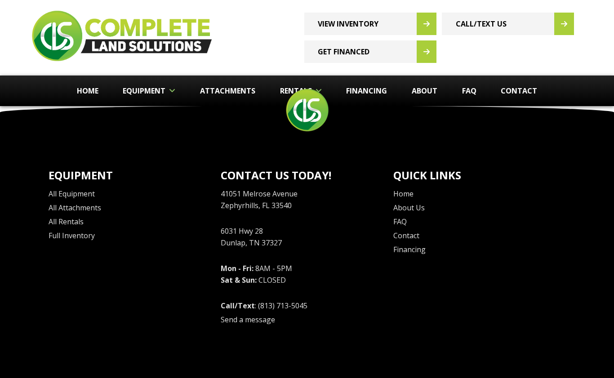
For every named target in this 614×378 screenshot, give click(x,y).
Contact (519, 91)
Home (87, 91)
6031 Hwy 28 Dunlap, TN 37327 (251, 237)
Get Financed (343, 52)
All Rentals (66, 222)
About (424, 91)
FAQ (469, 91)
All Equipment (72, 194)
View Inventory (348, 24)
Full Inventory (72, 235)
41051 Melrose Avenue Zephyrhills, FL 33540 (259, 199)
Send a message (248, 320)
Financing (366, 91)
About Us (409, 208)
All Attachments (75, 208)
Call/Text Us (481, 24)
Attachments (227, 91)
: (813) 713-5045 (264, 306)
